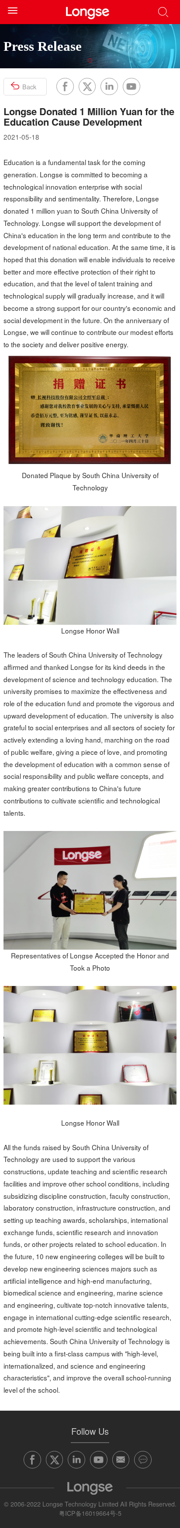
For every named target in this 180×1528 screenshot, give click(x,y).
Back (29, 86)
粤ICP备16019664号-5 (90, 1513)
